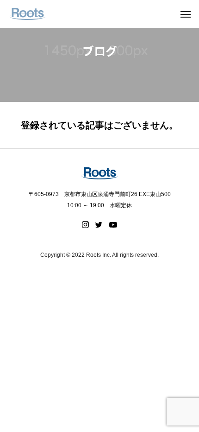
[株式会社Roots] (27, 14)
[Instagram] (85, 224)
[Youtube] (113, 224)
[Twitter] (99, 224)
